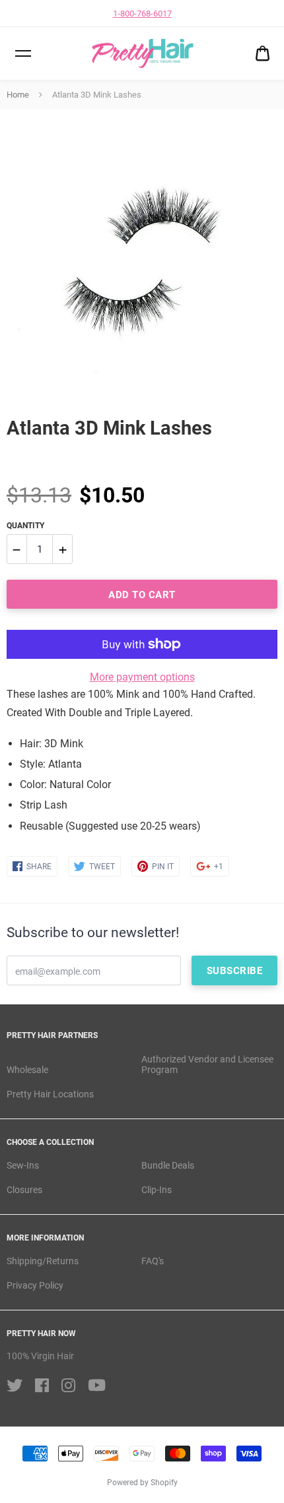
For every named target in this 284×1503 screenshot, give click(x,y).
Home (18, 95)
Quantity (25, 525)
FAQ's (152, 1261)
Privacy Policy (35, 1285)
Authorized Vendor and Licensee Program (207, 1065)
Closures (24, 1189)
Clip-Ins (156, 1189)
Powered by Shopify (142, 1482)
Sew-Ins (23, 1165)
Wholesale (27, 1069)
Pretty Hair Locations (50, 1094)
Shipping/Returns (43, 1261)
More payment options (142, 677)
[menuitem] (262, 54)
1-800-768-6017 (142, 13)
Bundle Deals (167, 1165)
